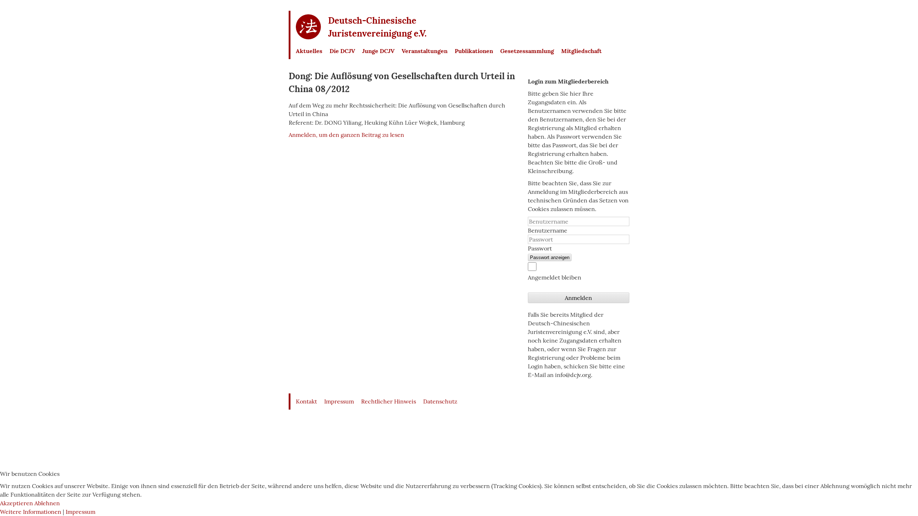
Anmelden (578, 297)
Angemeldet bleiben (554, 277)
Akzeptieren (16, 503)
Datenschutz (440, 401)
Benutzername (547, 230)
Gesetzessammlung (527, 50)
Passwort (540, 248)
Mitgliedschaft (581, 50)
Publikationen (474, 50)
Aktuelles (309, 50)
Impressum (339, 401)
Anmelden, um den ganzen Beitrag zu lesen (346, 134)
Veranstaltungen (425, 50)
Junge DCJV (378, 50)
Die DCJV (342, 50)
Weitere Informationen (30, 511)
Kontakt (306, 401)
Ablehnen (47, 503)
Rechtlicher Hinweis (388, 401)
